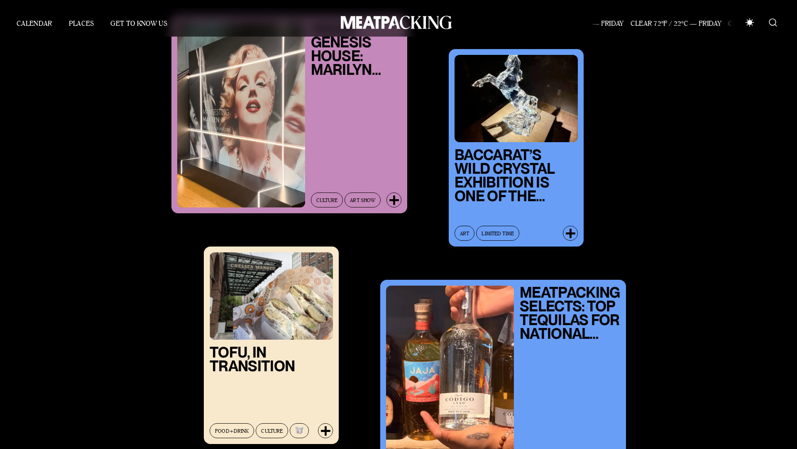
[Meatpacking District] (394, 22)
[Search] (772, 22)
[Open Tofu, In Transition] (325, 423)
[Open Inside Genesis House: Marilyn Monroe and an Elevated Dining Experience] (393, 192)
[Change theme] (749, 22)
